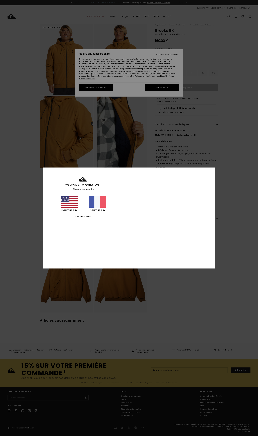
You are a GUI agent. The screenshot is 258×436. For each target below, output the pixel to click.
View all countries (83, 216)
